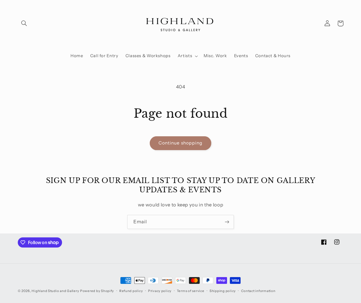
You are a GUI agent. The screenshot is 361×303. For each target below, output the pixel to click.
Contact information (258, 291)
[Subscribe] (227, 222)
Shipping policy (223, 291)
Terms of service (190, 291)
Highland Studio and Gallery (55, 291)
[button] (24, 23)
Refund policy (131, 291)
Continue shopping (180, 143)
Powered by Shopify (97, 291)
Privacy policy (159, 291)
